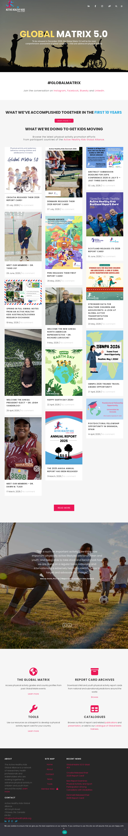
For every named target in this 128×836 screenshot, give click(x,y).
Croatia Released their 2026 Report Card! (77, 774)
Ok (65, 832)
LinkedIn (99, 90)
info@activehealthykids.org (18, 818)
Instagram (60, 90)
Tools (49, 784)
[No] (125, 829)
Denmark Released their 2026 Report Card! (77, 796)
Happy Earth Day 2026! (60, 399)
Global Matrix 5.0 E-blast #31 (78, 766)
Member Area (48, 789)
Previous (64, 625)
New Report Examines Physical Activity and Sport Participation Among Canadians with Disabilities (79, 785)
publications (111, 722)
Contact (50, 774)
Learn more (33, 693)
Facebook (73, 90)
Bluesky (84, 90)
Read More (64, 507)
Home (50, 764)
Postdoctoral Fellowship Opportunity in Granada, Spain (103, 426)
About (50, 769)
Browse (94, 697)
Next (69, 625)
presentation (74, 725)
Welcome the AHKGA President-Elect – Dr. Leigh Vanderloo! (22, 402)
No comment (27, 205)
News (49, 779)
